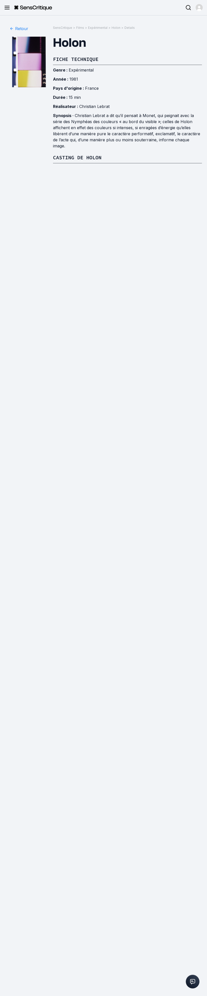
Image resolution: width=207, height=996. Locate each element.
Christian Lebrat (94, 106)
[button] (199, 7)
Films (80, 28)
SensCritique (62, 28)
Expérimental (98, 28)
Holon (116, 28)
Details (129, 28)
